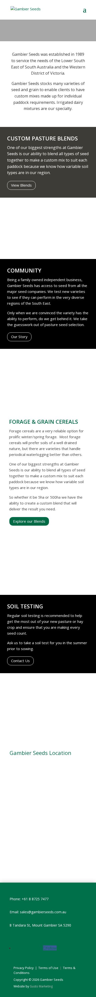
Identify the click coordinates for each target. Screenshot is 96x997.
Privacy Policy (24, 968)
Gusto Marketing (41, 986)
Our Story (19, 336)
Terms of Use (48, 968)
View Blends (21, 185)
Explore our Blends (29, 521)
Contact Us (20, 660)
